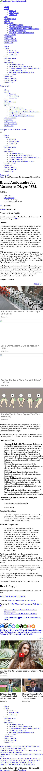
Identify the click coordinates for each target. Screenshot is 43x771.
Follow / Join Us (10, 39)
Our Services (8, 23)
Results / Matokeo (10, 41)
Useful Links (8, 43)
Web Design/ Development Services (21, 33)
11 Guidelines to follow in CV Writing (21, 600)
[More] (33, 626)
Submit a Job (4, 86)
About (6, 9)
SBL (17, 219)
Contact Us (13, 15)
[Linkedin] (10, 626)
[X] (6, 626)
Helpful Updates (10, 19)
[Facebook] (2, 626)
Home (6, 7)
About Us (12, 11)
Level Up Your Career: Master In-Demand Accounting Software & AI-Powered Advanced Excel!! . (20, 633)
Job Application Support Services (20, 27)
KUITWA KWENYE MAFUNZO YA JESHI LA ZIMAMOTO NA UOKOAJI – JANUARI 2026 (17, 763)
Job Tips (7, 21)
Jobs (5, 17)
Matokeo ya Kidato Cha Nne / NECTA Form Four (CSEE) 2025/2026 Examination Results (20, 751)
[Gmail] (29, 626)
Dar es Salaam (9, 198)
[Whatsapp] (17, 626)
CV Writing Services (16, 25)
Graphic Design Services (17, 31)
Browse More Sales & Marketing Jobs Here (20, 614)
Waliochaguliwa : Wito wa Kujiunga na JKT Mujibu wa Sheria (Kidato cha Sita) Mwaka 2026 (19, 747)
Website (3, 209)
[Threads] (21, 626)
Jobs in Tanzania (10, 35)
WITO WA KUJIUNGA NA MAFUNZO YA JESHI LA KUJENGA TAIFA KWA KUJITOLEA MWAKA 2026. (20, 759)
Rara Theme (4, 770)
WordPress (22, 770)
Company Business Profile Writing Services (24, 29)
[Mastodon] (13, 626)
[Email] (25, 626)
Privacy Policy (14, 13)
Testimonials (8, 37)
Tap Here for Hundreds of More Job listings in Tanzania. (21, 630)
